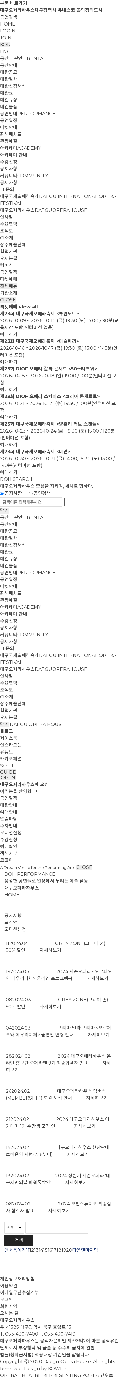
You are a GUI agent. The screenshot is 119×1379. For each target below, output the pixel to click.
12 (31, 1250)
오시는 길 (9, 1313)
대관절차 (8, 79)
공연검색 (8, 17)
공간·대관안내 (23, 58)
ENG (5, 51)
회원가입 (8, 1306)
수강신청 (8, 162)
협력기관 (8, 251)
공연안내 (27, 113)
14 (41, 1250)
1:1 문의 (7, 189)
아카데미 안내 (13, 155)
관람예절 (8, 141)
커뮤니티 (24, 175)
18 (59, 1250)
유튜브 (6, 752)
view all (28, 307)
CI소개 (6, 238)
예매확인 (8, 846)
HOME (7, 24)
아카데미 (20, 148)
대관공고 (8, 72)
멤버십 (6, 265)
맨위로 (106, 1375)
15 (45, 1250)
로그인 (6, 1299)
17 (54, 1250)
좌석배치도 (11, 134)
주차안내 (8, 826)
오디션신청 (11, 833)
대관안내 (8, 805)
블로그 (6, 731)
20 (69, 1250)
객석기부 (8, 853)
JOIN (6, 38)
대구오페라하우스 (43, 210)
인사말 (6, 217)
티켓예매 (8, 279)
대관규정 (8, 100)
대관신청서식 (13, 86)
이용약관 (8, 1285)
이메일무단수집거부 (19, 1292)
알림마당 (8, 819)
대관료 (6, 93)
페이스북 (8, 738)
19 (64, 1250)
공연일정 (8, 120)
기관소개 (8, 293)
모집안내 (13, 922)
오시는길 (8, 258)
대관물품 (8, 107)
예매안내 (8, 812)
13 (36, 1250)
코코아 (6, 860)
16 (50, 1250)
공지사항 (8, 169)
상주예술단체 (13, 244)
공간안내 (8, 65)
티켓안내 (8, 127)
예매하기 (8, 334)
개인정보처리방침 (17, 1279)
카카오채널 (11, 759)
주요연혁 (8, 224)
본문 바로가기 (13, 3)
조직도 (6, 231)
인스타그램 (11, 745)
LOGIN (8, 31)
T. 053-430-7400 (19, 1334)
